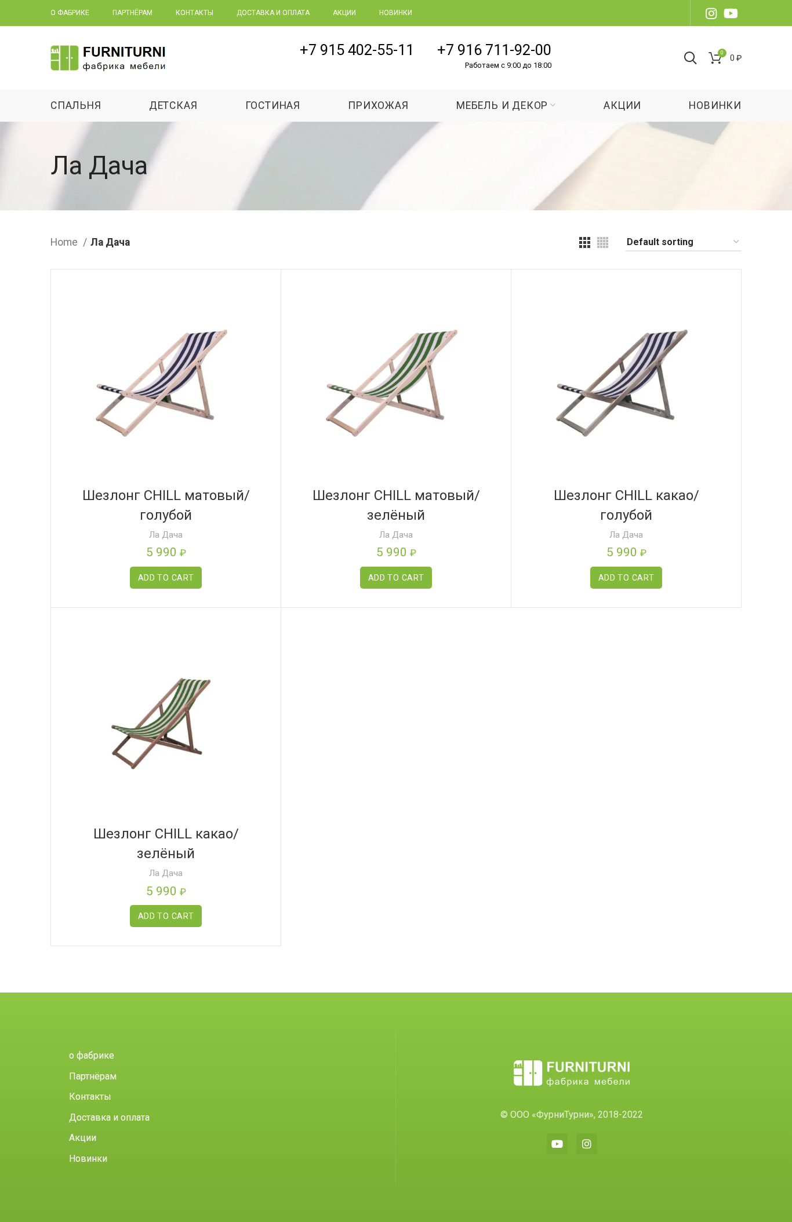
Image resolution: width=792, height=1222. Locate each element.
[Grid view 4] (602, 242)
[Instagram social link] (711, 13)
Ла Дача (166, 535)
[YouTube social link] (731, 13)
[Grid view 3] (584, 242)
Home (65, 242)
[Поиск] (690, 58)
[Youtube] (557, 1143)
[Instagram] (586, 1143)
